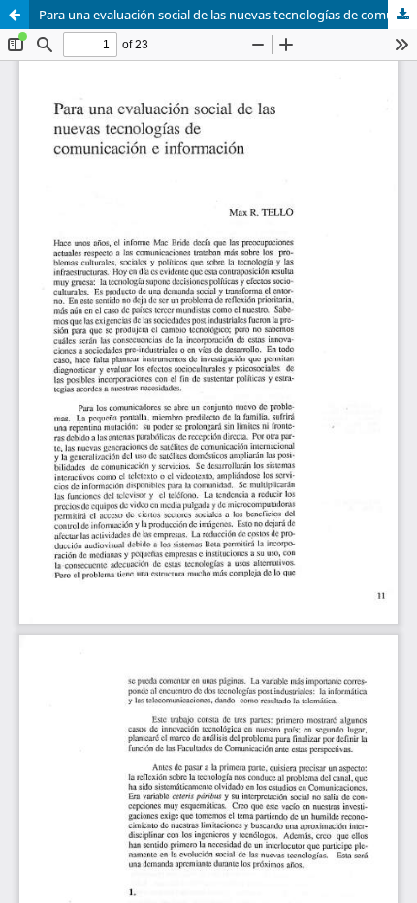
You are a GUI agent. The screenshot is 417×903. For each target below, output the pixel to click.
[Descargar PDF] (402, 14)
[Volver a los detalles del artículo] (14, 14)
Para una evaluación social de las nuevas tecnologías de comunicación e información (228, 14)
